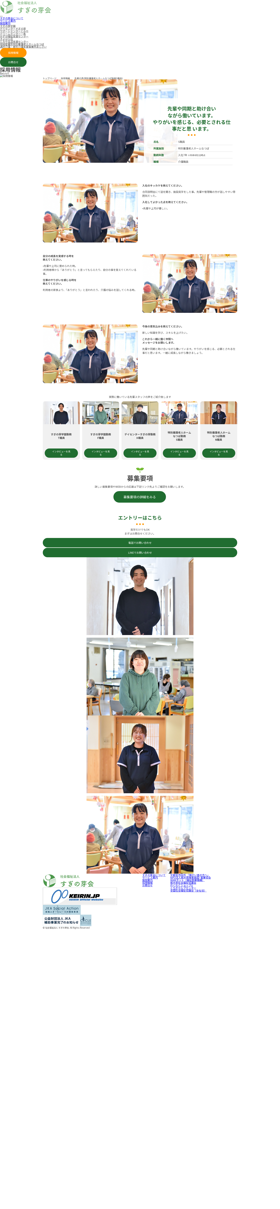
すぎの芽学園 (8, 26)
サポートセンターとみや (14, 31)
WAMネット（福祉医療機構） (187, 880)
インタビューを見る (61, 453)
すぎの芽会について (11, 18)
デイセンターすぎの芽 (13, 28)
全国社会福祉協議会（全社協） (188, 890)
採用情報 (13, 53)
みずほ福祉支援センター (14, 36)
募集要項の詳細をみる (139, 497)
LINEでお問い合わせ (140, 552)
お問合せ (13, 62)
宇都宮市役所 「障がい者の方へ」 (190, 875)
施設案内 (5, 23)
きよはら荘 (6, 39)
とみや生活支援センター (14, 41)
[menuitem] (140, 18)
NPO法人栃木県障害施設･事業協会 (190, 877)
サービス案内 (8, 21)
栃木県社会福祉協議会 (183, 883)
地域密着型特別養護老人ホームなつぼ (22, 44)
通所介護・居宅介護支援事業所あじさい (23, 47)
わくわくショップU (181, 885)
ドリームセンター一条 (13, 34)
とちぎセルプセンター (183, 888)
